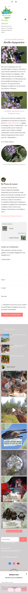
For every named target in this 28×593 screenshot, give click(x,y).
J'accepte (10, 589)
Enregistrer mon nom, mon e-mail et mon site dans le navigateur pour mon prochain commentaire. (14, 307)
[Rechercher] (23, 539)
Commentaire (6, 259)
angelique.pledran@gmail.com (11, 550)
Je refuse (18, 589)
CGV (2, 557)
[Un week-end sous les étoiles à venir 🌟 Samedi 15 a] (14, 516)
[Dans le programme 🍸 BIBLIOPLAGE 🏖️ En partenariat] (14, 436)
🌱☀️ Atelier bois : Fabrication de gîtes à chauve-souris (18, 346)
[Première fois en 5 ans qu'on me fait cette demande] (14, 463)
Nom (3, 280)
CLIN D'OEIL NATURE (11, 39)
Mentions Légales (11, 557)
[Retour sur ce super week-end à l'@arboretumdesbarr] (14, 383)
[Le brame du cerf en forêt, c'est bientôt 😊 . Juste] (14, 410)
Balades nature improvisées (17, 356)
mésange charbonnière (13, 123)
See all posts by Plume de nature (12, 216)
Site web (4, 296)
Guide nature (4, 22)
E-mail (3, 288)
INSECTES (20, 39)
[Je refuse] (24, 589)
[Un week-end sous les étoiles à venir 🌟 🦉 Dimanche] (14, 489)
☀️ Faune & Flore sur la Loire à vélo (18, 335)
